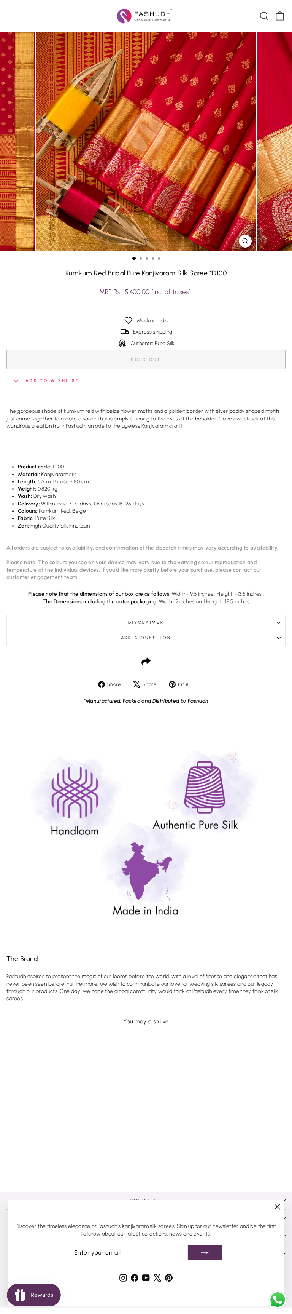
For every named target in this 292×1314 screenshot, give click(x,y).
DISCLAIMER (146, 622)
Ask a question (146, 637)
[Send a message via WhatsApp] (277, 1299)
